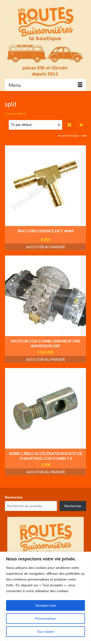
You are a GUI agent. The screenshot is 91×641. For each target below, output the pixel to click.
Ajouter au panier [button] (45, 246)
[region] (45, 596)
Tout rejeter (45, 631)
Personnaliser (45, 618)
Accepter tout (45, 605)
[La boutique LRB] (45, 39)
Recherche (14, 497)
